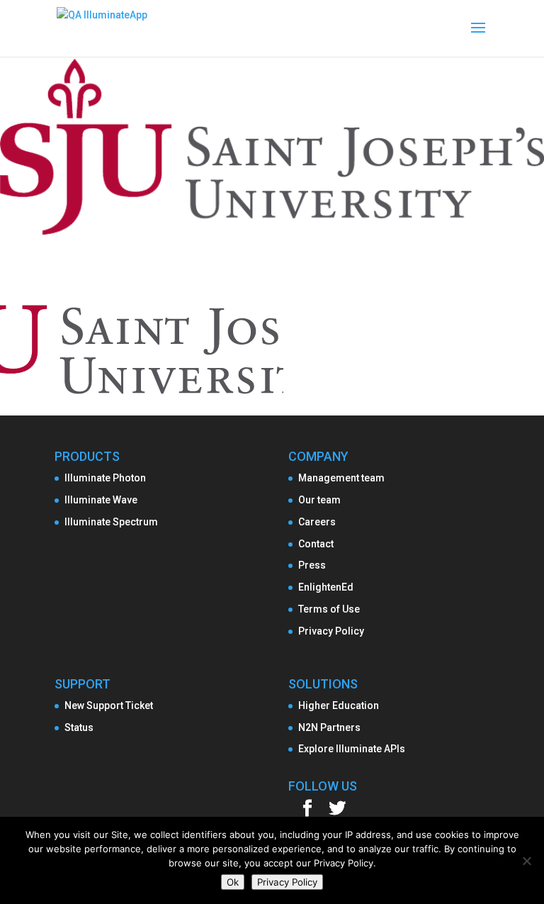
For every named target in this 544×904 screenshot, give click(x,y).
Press (312, 565)
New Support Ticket (108, 705)
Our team (319, 500)
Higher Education (338, 705)
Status (79, 727)
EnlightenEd (325, 587)
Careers (317, 522)
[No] (526, 861)
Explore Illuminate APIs (351, 748)
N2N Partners (329, 727)
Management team (341, 478)
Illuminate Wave (100, 500)
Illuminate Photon (105, 478)
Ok (233, 882)
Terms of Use (329, 609)
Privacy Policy (331, 631)
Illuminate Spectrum (111, 522)
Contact (316, 543)
